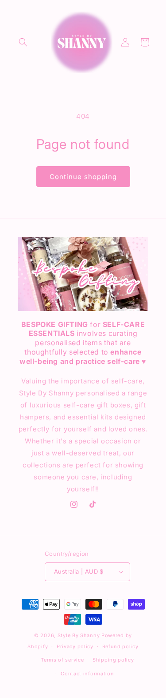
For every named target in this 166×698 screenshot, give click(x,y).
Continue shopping (83, 176)
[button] (23, 42)
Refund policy (120, 646)
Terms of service (62, 660)
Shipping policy (113, 660)
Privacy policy (75, 646)
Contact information (87, 673)
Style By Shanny (79, 635)
